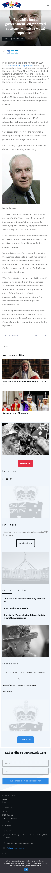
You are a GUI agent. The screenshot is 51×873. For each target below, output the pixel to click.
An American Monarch (25, 404)
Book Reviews (7, 691)
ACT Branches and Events (31, 679)
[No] (48, 865)
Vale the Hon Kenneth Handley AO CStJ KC (25, 373)
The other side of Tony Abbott (18, 65)
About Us (41, 672)
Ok (26, 869)
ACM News (6, 679)
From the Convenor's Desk (13, 38)
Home (4, 799)
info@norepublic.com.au (15, 848)
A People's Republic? (28, 672)
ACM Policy (16, 679)
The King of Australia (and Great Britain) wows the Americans (26, 616)
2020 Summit (14, 672)
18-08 (5, 672)
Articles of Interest (9, 685)
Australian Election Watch (27, 685)
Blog (4, 802)
